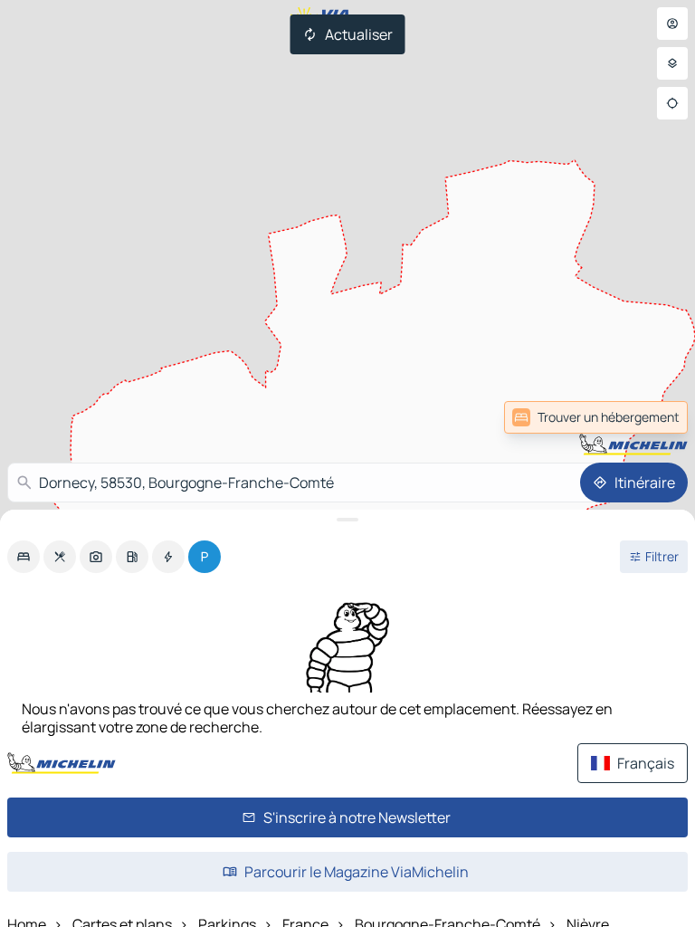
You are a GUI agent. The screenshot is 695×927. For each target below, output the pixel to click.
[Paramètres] (672, 63)
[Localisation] (672, 103)
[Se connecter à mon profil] (672, 23)
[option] (23, 556)
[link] (596, 417)
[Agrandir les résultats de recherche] (347, 520)
